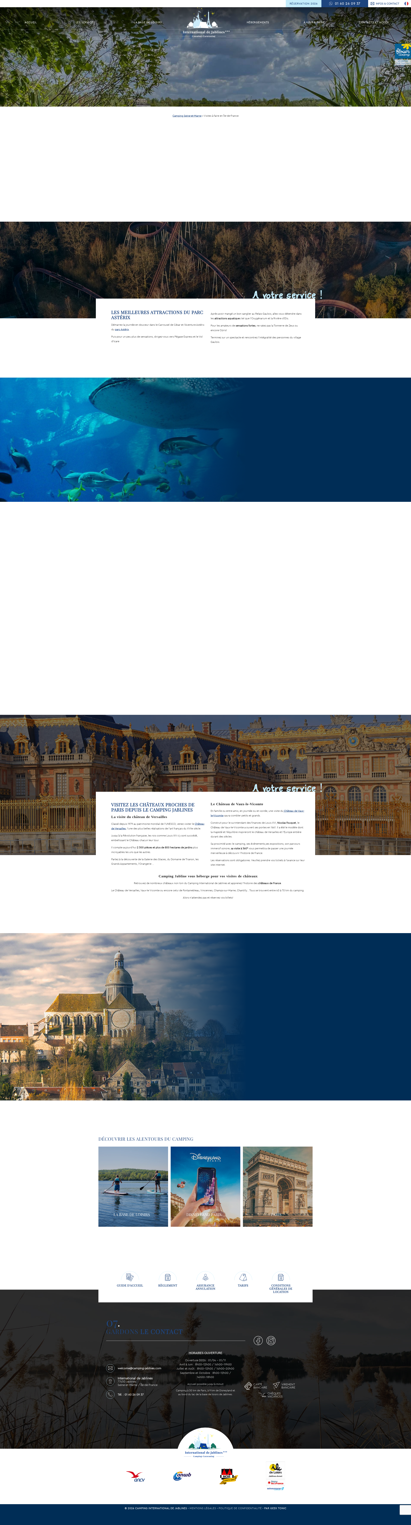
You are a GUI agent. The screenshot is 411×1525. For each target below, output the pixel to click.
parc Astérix (122, 329)
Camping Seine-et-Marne (187, 115)
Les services (85, 22)
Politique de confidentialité (240, 1508)
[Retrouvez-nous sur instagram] (271, 1341)
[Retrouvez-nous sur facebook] (259, 1341)
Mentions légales (203, 1508)
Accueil (31, 22)
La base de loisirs (148, 22)
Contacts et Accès (374, 22)
